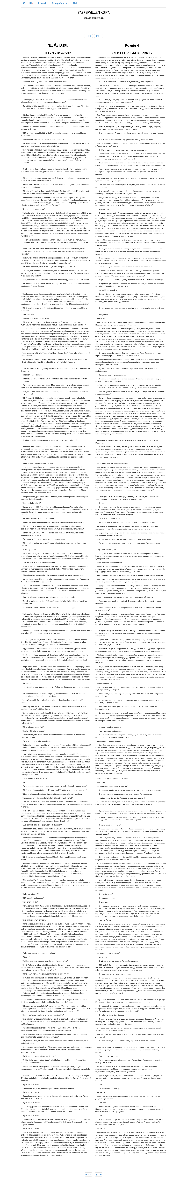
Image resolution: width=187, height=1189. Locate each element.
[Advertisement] (93, 25)
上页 (89, 36)
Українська (61, 3)
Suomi (42, 3)
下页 (98, 36)
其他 (75, 3)
